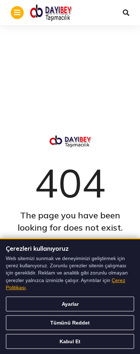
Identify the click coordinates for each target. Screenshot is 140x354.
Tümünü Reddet (70, 323)
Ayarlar (70, 304)
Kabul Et (70, 341)
